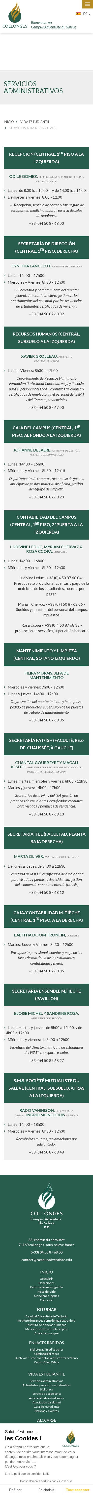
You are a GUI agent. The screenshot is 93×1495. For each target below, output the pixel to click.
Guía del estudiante (47, 1406)
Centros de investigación (46, 1287)
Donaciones (47, 1283)
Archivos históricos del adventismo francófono (46, 1358)
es (85, 13)
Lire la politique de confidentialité (27, 1474)
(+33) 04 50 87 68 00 (46, 1252)
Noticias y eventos (46, 1411)
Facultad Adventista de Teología (46, 1316)
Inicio (46, 1271)
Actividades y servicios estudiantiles (47, 1385)
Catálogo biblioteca (46, 1354)
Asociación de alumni (46, 1402)
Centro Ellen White (46, 1362)
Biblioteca (46, 1389)
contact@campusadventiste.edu (46, 1260)
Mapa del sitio (46, 1291)
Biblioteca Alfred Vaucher (46, 1349)
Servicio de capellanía (46, 1393)
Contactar (46, 1300)
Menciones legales (46, 1296)
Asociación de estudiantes (46, 1398)
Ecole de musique (47, 1333)
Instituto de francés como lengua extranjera (46, 1320)
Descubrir (46, 1278)
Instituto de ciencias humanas (46, 1325)
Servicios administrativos (46, 1381)
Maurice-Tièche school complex (46, 1329)
